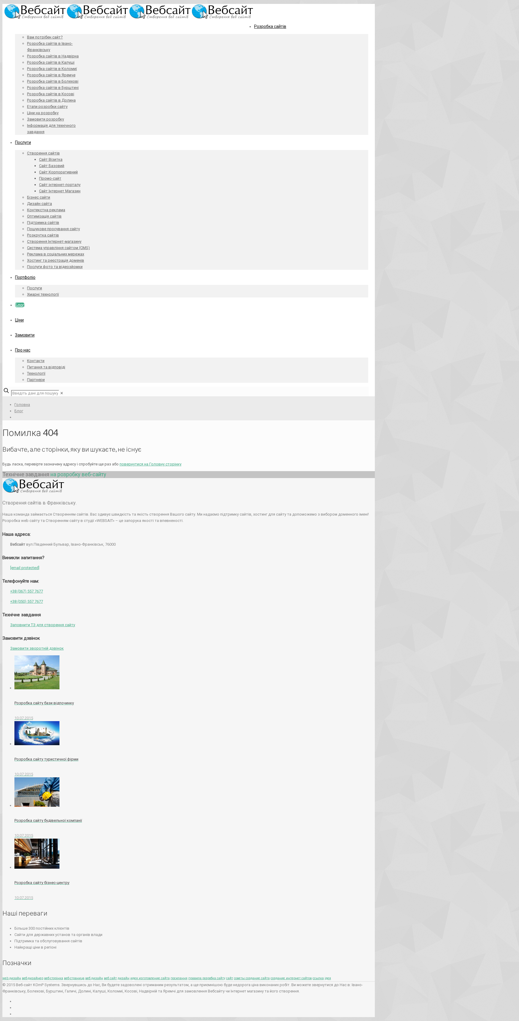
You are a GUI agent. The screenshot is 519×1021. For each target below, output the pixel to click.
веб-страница (74, 978)
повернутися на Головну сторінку (150, 464)
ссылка (318, 978)
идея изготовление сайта (150, 978)
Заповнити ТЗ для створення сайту (42, 625)
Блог (18, 411)
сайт (229, 978)
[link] (61, 393)
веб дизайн (94, 978)
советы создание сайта (252, 978)
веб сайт (110, 978)
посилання (179, 978)
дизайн (123, 978)
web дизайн (11, 978)
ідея (328, 978)
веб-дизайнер (32, 978)
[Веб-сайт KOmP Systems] (129, 17)
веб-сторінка (53, 978)
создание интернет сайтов (291, 978)
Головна (22, 404)
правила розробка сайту (206, 978)
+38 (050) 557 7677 (26, 601)
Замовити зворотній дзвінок (37, 648)
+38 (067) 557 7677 (26, 591)
